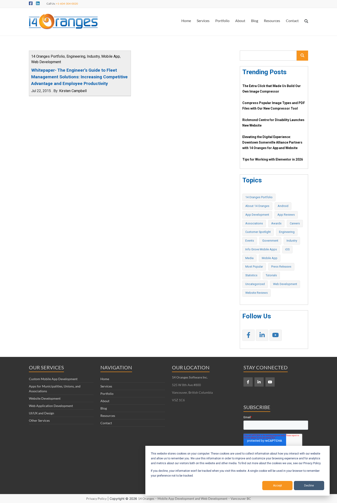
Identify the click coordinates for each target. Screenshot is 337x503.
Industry (93, 56)
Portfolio (222, 20)
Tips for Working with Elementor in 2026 (272, 159)
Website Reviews (256, 292)
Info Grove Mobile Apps (261, 249)
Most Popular (254, 266)
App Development (257, 214)
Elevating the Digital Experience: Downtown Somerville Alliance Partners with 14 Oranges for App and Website (272, 142)
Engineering (75, 56)
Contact (292, 20)
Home (186, 20)
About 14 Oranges (257, 206)
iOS (287, 249)
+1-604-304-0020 (67, 3)
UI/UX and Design (41, 413)
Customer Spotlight (258, 232)
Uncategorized (255, 284)
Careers (295, 223)
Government (270, 240)
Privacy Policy (96, 498)
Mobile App (110, 56)
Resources (272, 20)
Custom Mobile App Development (53, 379)
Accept (277, 485)
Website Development (45, 398)
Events (249, 240)
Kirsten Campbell (73, 91)
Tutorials (271, 275)
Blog (254, 20)
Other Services (39, 420)
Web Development (46, 62)
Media (249, 258)
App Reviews (286, 214)
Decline (309, 485)
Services (203, 20)
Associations (254, 223)
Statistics (251, 275)
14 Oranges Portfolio (48, 56)
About (240, 20)
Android (283, 206)
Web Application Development (51, 406)
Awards (276, 223)
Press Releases (281, 266)
